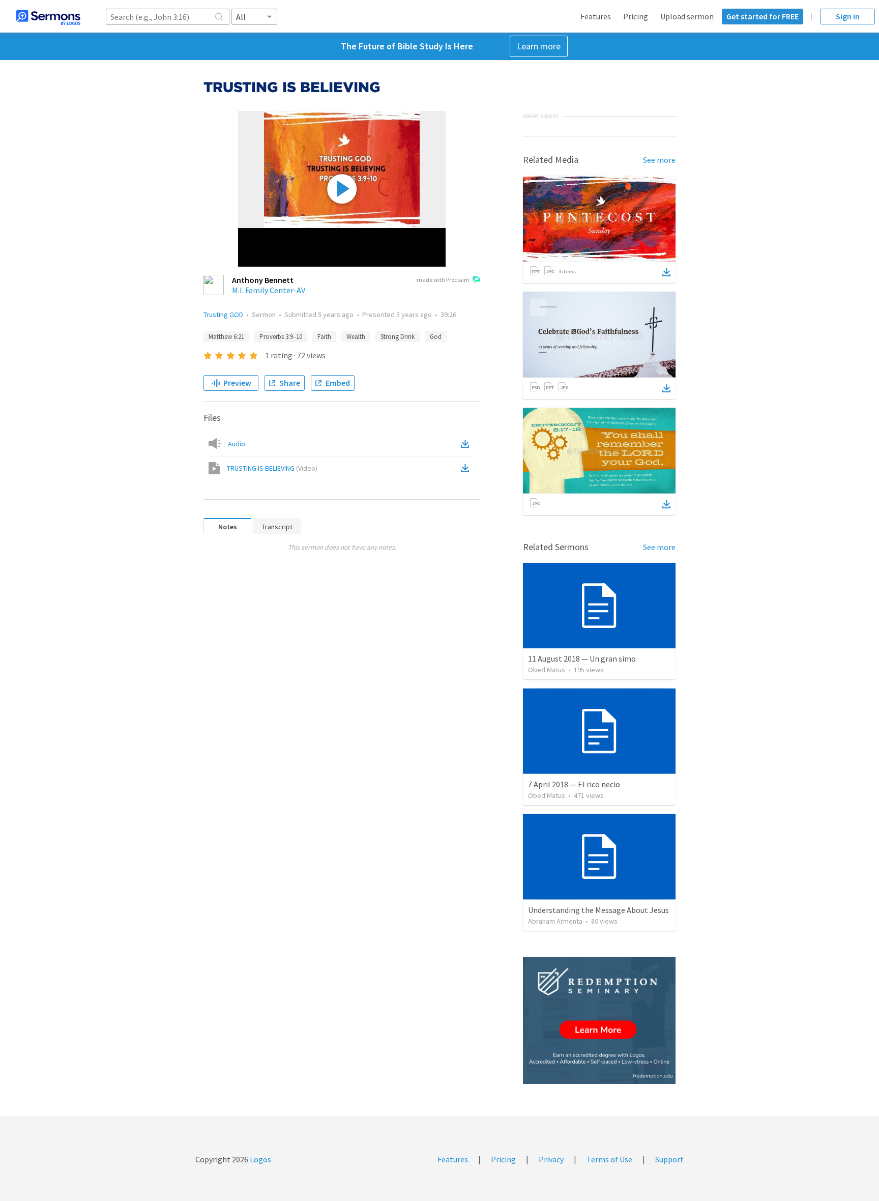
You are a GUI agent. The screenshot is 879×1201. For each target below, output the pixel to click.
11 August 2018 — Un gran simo (582, 658)
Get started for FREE (762, 16)
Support (669, 1159)
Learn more (539, 46)
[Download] (666, 272)
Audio (236, 443)
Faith (324, 336)
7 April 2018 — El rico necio (574, 784)
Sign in (848, 16)
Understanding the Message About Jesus (598, 910)
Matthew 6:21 (226, 336)
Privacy (551, 1159)
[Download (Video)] (467, 468)
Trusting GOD (223, 314)
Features (595, 16)
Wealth (355, 336)
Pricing (635, 16)
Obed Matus (546, 669)
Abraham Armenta (555, 921)
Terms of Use (609, 1159)
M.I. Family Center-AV (268, 290)
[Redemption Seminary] (599, 1020)
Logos (259, 1159)
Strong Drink (397, 336)
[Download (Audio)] (467, 443)
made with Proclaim (443, 279)
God (436, 336)
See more (659, 160)
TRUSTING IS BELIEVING (272, 468)
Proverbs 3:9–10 (280, 336)
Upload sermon (687, 16)
